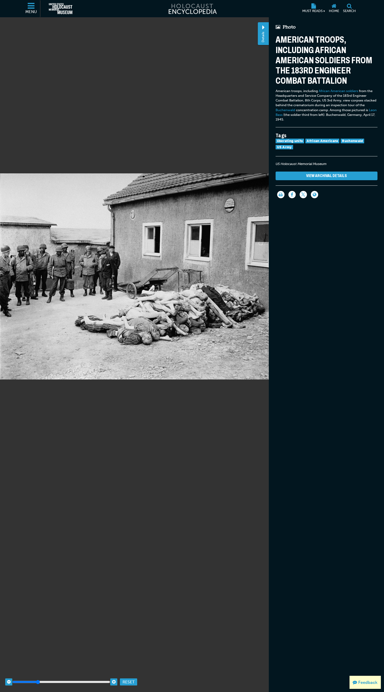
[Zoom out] (8, 681)
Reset (129, 681)
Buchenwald (285, 110)
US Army (284, 147)
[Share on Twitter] (303, 194)
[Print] (280, 194)
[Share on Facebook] (292, 194)
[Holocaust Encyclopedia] (192, 8)
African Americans (322, 141)
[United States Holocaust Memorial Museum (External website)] (60, 8)
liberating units (290, 141)
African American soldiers (338, 91)
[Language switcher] (314, 194)
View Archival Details (326, 175)
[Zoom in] (113, 681)
